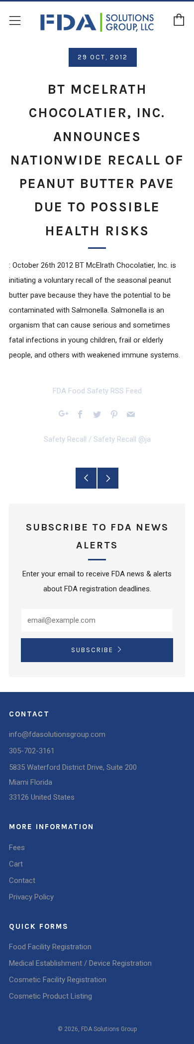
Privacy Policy (31, 896)
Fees (17, 847)
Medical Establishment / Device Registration (80, 963)
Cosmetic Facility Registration (57, 979)
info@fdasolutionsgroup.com (57, 734)
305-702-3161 (32, 750)
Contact (22, 880)
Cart (16, 864)
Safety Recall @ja (122, 439)
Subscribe (92, 650)
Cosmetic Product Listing (50, 996)
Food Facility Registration (50, 946)
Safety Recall (65, 439)
